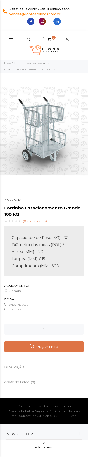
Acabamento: (16, 286)
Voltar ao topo (44, 447)
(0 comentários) (35, 221)
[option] (44, 131)
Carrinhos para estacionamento (33, 62)
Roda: (9, 299)
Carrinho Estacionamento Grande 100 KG (32, 69)
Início (7, 62)
